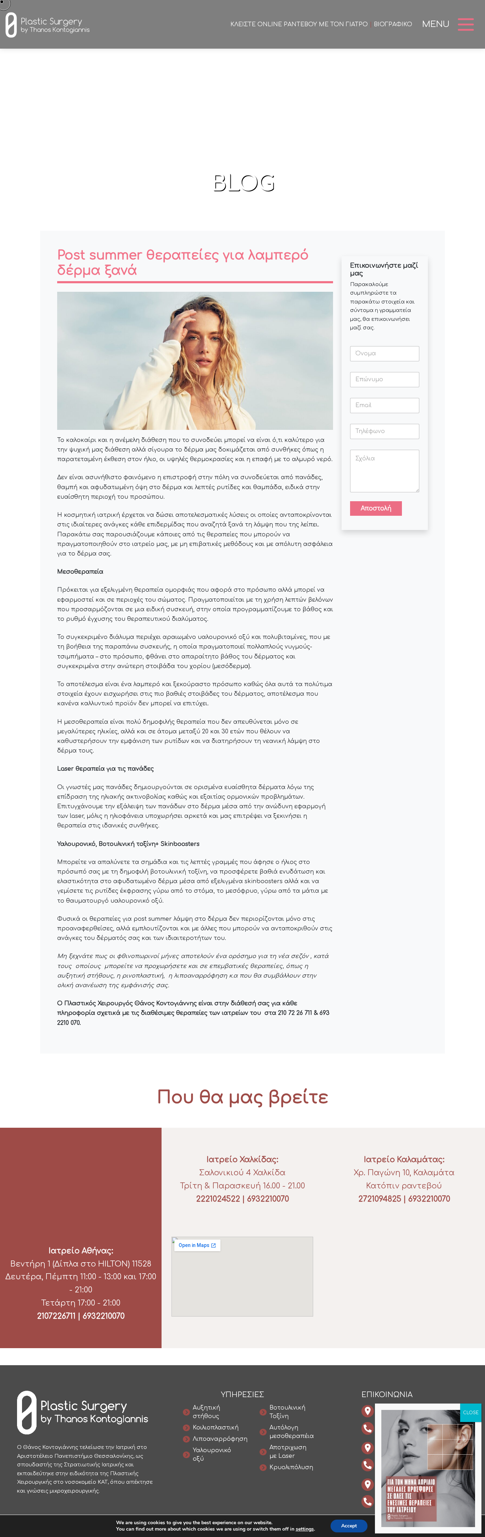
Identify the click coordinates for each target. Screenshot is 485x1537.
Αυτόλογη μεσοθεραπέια (291, 1431)
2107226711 (56, 1316)
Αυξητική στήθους (206, 1412)
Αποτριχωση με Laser (287, 1451)
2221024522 (218, 1199)
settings (305, 1529)
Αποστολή (376, 508)
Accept (349, 1525)
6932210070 (104, 1316)
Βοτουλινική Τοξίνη (287, 1412)
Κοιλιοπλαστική (216, 1427)
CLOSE (471, 1412)
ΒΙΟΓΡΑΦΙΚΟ (393, 24)
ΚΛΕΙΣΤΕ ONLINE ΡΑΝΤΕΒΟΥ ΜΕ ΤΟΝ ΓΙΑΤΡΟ (299, 24)
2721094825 (379, 1199)
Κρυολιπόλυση (291, 1467)
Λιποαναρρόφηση (220, 1439)
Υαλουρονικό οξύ (212, 1454)
